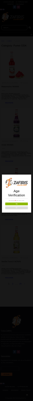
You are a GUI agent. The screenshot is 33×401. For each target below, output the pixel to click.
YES (17, 203)
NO (16, 207)
